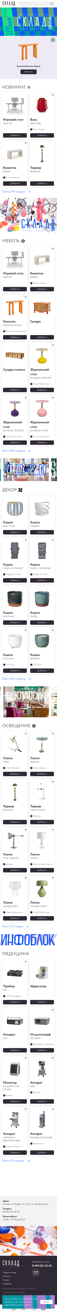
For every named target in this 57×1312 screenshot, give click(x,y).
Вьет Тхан (9, 524)
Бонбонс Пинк (39, 426)
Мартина (8, 614)
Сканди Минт (38, 904)
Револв (35, 760)
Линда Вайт (10, 904)
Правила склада (9, 1272)
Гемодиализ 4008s (41, 1135)
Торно (35, 856)
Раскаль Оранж (12, 323)
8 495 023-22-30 (42, 1266)
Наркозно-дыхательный (11, 1137)
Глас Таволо (11, 856)
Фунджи (35, 169)
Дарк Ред (35, 121)
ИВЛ (36, 1084)
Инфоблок (7, 1284)
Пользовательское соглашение (14, 1292)
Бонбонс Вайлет (13, 426)
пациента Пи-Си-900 (11, 1085)
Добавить (15, 135)
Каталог (6, 1280)
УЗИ (9, 1036)
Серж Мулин (37, 808)
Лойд (35, 614)
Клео (7, 760)
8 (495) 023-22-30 (11, 1211)
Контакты (7, 1276)
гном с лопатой (40, 566)
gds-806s (40, 1036)
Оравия (35, 524)
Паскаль (8, 656)
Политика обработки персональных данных (19, 1289)
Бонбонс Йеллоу (40, 373)
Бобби (9, 169)
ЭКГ (9, 988)
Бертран (35, 656)
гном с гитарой (13, 566)
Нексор (13, 121)
